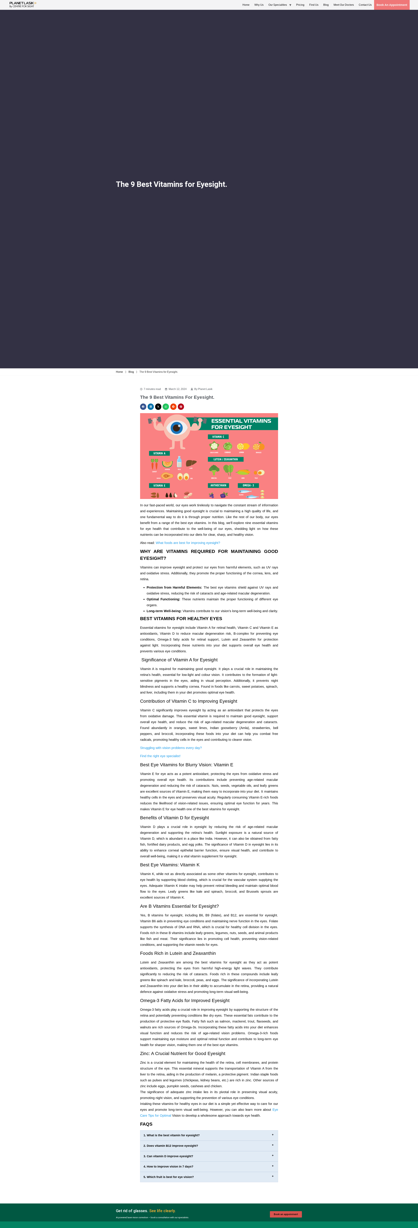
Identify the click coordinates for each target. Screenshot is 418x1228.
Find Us (313, 4)
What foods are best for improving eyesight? (188, 543)
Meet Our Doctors (344, 4)
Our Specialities (277, 4)
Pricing (300, 4)
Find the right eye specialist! (160, 756)
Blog (326, 4)
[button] (143, 407)
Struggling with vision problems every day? (171, 748)
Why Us (259, 4)
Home (245, 4)
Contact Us (365, 4)
